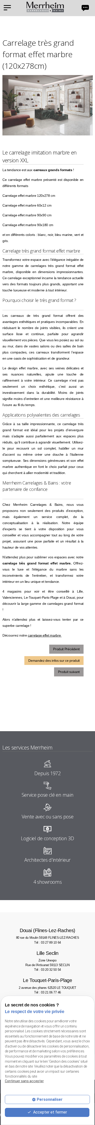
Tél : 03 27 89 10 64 (47, 942)
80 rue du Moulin (47, 933)
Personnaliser (50, 1099)
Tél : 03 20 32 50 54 (47, 969)
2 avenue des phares (47, 983)
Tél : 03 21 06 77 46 (47, 992)
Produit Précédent (66, 649)
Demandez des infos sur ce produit (54, 660)
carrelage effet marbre (45, 635)
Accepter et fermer (49, 1112)
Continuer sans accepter (24, 1081)
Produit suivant (69, 672)
